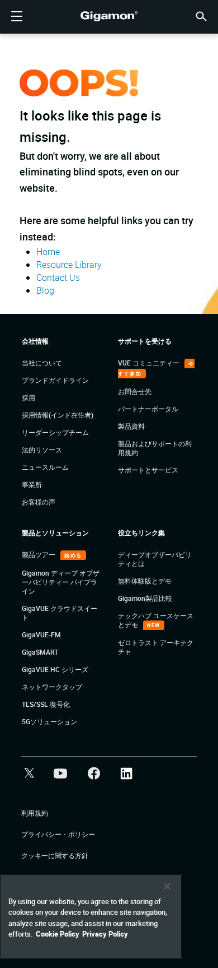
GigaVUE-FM (41, 634)
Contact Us (58, 277)
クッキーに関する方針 (54, 855)
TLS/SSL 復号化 (46, 704)
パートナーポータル (148, 408)
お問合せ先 (134, 391)
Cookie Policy (57, 934)
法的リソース (42, 449)
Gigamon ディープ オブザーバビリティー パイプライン (60, 581)
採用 (28, 397)
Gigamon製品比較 (145, 598)
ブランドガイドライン (55, 380)
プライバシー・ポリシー (58, 834)
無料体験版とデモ (145, 580)
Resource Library (69, 264)
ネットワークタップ (52, 686)
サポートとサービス (148, 469)
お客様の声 (38, 501)
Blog (45, 290)
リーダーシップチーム (55, 432)
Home (48, 252)
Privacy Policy (105, 934)
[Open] (16, 16)
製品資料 (131, 426)
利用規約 (34, 812)
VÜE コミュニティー (149, 362)
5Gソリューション (49, 721)
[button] (201, 15)
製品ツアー (39, 554)
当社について (42, 362)
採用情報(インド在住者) (57, 414)
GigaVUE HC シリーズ (55, 669)
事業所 (32, 484)
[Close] (167, 886)
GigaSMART (40, 651)
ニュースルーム (45, 466)
